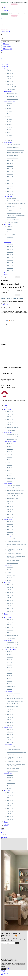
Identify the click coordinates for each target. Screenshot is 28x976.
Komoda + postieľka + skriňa (13, 200)
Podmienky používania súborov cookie (10, 335)
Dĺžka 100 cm (10, 244)
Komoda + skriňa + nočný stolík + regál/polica (14, 209)
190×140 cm (9, 121)
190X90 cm (9, 113)
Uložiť (17, 943)
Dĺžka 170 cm (10, 168)
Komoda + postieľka (11, 198)
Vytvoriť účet (4, 837)
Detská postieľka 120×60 (12, 96)
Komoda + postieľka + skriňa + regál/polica (16, 203)
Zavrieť (2, 402)
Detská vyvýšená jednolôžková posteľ (15, 152)
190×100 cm (9, 119)
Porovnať (6, 825)
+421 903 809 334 (5, 31)
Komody (9, 231)
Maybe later (9, 969)
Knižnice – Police (11, 234)
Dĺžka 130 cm (10, 252)
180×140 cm (9, 111)
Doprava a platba (5, 347)
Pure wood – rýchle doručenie (13, 144)
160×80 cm (9, 103)
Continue (3, 969)
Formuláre (3, 338)
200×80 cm (9, 124)
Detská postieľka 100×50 (12, 93)
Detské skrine (10, 237)
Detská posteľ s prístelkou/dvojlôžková (15, 150)
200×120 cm (9, 132)
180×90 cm (9, 105)
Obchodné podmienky (6, 327)
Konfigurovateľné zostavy (12, 222)
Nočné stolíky (10, 229)
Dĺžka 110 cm (10, 246)
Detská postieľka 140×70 (12, 99)
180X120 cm (10, 108)
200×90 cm (9, 127)
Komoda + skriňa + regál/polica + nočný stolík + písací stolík (16, 216)
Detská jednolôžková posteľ (13, 147)
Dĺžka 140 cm (10, 73)
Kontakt (3, 358)
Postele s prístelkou (11, 89)
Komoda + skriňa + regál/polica (14, 213)
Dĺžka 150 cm (10, 257)
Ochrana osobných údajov (7, 332)
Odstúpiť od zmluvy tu (6, 341)
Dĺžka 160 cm (10, 76)
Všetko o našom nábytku (7, 352)
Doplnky (9, 239)
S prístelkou (9, 140)
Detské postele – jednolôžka (13, 86)
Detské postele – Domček (12, 155)
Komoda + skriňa (10, 206)
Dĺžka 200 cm (10, 84)
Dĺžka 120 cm (10, 70)
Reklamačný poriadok (6, 330)
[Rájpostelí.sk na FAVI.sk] (4, 397)
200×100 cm (9, 129)
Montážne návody (5, 350)
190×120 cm (9, 116)
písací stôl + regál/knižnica (13, 219)
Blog (2, 355)
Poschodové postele (11, 137)
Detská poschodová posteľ (12, 158)
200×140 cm (9, 135)
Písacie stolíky (10, 226)
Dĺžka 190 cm (10, 81)
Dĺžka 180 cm (10, 79)
